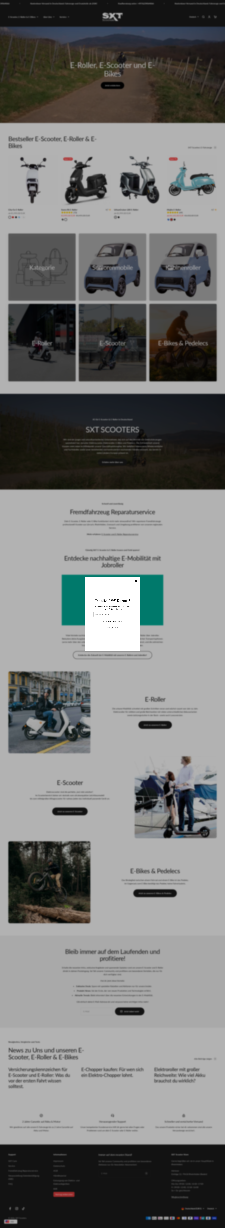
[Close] (136, 581)
